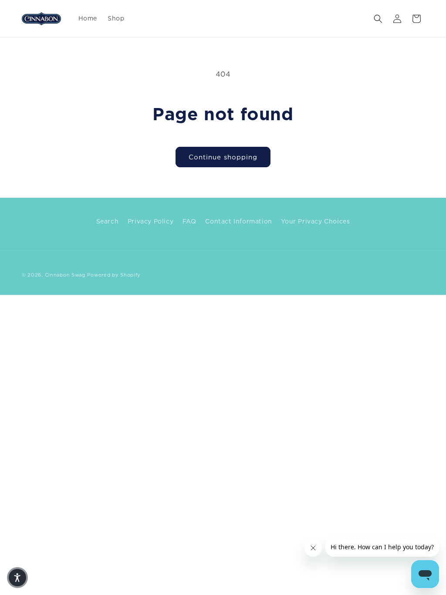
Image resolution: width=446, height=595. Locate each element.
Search (107, 221)
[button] (378, 18)
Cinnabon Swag (65, 274)
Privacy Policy (150, 221)
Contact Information (238, 221)
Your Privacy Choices (315, 221)
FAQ (189, 221)
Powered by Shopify (114, 274)
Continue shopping (223, 156)
